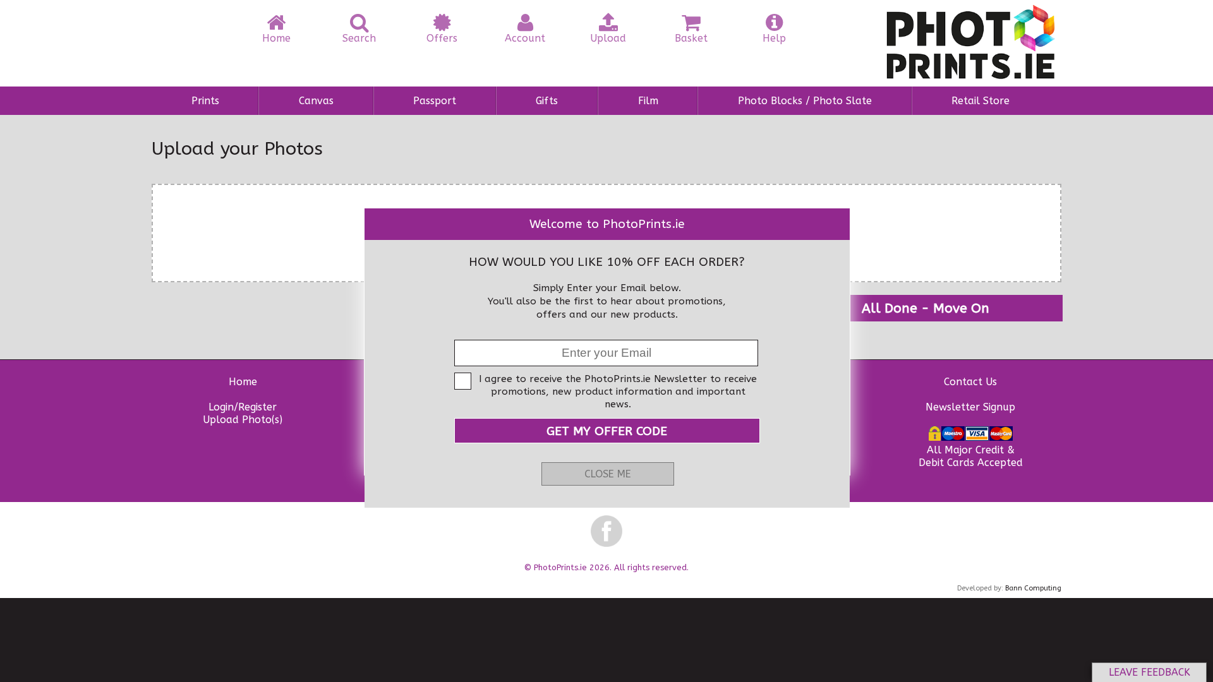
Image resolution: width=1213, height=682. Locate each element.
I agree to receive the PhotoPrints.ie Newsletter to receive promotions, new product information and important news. (618, 391)
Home (243, 382)
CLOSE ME (607, 474)
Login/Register (242, 407)
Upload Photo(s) (242, 420)
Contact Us (970, 382)
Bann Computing (1033, 588)
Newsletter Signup (970, 407)
